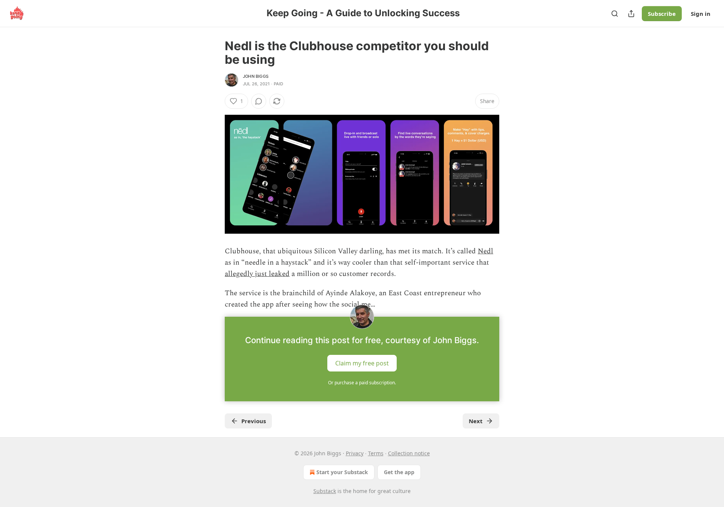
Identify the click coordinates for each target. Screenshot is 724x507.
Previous (253, 421)
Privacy (355, 453)
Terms (375, 453)
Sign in (700, 13)
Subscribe (662, 13)
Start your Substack (342, 472)
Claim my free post (362, 363)
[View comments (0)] (258, 101)
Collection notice (409, 453)
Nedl (485, 251)
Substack (324, 491)
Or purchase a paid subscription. (362, 382)
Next (476, 421)
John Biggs (255, 76)
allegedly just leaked (257, 273)
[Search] (614, 13)
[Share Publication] (631, 13)
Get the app (399, 472)
